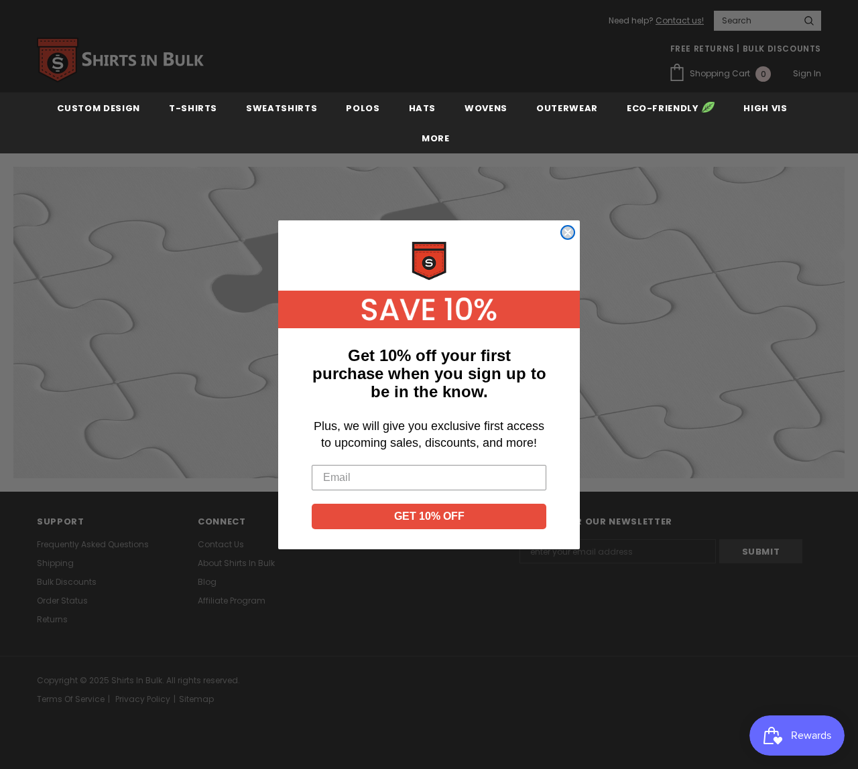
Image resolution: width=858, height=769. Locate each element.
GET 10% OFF (429, 516)
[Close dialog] (567, 232)
